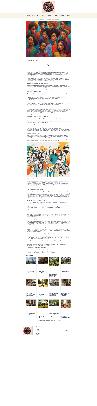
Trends (42, 15)
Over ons (62, 15)
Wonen (55, 15)
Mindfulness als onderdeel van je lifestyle (41, 316)
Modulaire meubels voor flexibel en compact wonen (53, 294)
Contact (68, 15)
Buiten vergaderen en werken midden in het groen (54, 315)
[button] (69, 60)
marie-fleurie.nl (48, 340)
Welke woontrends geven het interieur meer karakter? (30, 315)
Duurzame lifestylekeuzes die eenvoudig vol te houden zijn (53, 274)
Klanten (66, 330)
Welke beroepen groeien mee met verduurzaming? (30, 273)
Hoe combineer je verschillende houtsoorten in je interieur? (65, 295)
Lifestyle (49, 15)
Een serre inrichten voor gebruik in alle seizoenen (65, 273)
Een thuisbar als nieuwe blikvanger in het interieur (42, 273)
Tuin (37, 15)
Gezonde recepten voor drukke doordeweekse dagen (65, 316)
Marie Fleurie (30, 15)
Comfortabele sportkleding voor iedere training (42, 296)
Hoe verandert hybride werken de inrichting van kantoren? (30, 295)
